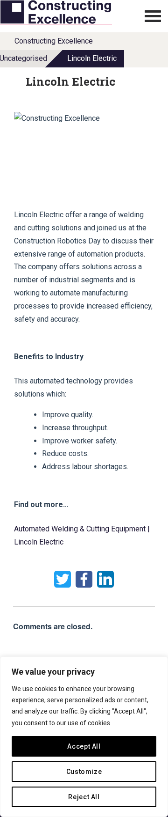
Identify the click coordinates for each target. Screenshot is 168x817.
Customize (84, 771)
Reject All (84, 797)
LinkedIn (105, 579)
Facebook (84, 579)
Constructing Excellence (53, 41)
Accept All (84, 746)
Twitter (62, 579)
